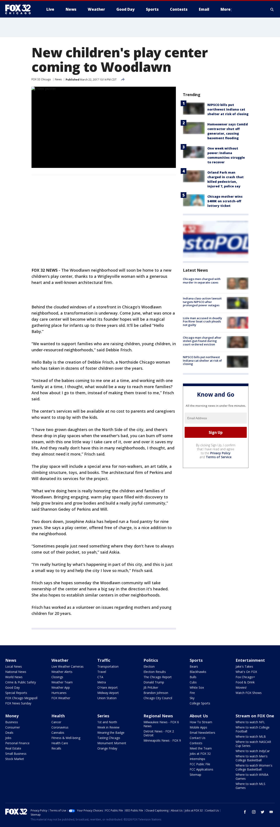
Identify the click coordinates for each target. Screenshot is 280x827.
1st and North (107, 722)
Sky (192, 698)
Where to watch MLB (251, 736)
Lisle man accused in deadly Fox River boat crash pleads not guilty (202, 321)
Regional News (158, 715)
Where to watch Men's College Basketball (252, 758)
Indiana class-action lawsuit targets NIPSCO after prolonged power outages (202, 301)
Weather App (60, 687)
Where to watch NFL (250, 722)
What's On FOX (246, 672)
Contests (196, 743)
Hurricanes (58, 693)
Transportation (108, 666)
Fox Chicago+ (245, 677)
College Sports (200, 703)
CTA (100, 677)
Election (149, 666)
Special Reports (16, 693)
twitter (262, 811)
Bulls (193, 677)
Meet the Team (201, 748)
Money (12, 715)
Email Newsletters (202, 732)
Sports (196, 660)
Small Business (15, 753)
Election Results (155, 672)
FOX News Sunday (18, 703)
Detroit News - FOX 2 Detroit (159, 733)
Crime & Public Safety (20, 682)
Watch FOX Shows (249, 693)
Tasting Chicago (108, 738)
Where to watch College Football (253, 729)
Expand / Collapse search (272, 9)
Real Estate (13, 748)
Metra (101, 682)
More (225, 9)
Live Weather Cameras (67, 666)
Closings (57, 677)
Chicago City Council (158, 698)
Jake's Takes (244, 666)
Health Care (59, 743)
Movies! (241, 687)
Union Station (107, 698)
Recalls (56, 748)
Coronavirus (59, 727)
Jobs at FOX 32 (200, 753)
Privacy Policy (220, 453)
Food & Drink (245, 682)
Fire (192, 693)
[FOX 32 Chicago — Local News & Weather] (19, 9)
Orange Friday (107, 748)
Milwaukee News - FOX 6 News (161, 724)
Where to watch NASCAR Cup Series (253, 744)
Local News (13, 666)
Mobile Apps (198, 727)
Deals (9, 732)
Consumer (12, 727)
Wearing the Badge (110, 732)
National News (15, 672)
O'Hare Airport (107, 687)
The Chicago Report (158, 677)
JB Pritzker (151, 687)
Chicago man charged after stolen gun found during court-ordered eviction (202, 341)
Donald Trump (154, 682)
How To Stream (201, 722)
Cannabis (57, 732)
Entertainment (250, 660)
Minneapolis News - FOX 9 (162, 740)
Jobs (8, 738)
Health (58, 715)
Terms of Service (218, 457)
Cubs (193, 682)
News (58, 79)
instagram (253, 811)
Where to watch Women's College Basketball (254, 767)
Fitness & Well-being (65, 738)
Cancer (56, 722)
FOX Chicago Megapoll (21, 698)
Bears (194, 666)
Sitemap (195, 774)
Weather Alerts (61, 672)
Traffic (103, 660)
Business (11, 722)
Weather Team (62, 682)
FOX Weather (60, 698)
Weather (59, 660)
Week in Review (108, 727)
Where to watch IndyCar (253, 751)
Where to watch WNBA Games (252, 776)
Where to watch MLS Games (250, 786)
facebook (245, 811)
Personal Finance (17, 743)
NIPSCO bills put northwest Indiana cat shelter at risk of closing (227, 109)
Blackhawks (198, 672)
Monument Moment (111, 743)
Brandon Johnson (156, 693)
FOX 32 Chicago (41, 79)
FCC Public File (200, 764)
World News (14, 677)
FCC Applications (201, 769)
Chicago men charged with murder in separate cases (201, 280)
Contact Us (197, 738)
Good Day (12, 687)
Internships (197, 759)
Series (103, 715)
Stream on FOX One (255, 715)
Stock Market (14, 759)
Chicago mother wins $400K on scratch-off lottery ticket (225, 201)
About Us (199, 715)
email (271, 811)
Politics (151, 660)
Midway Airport (108, 693)
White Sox (197, 687)
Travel (101, 672)
